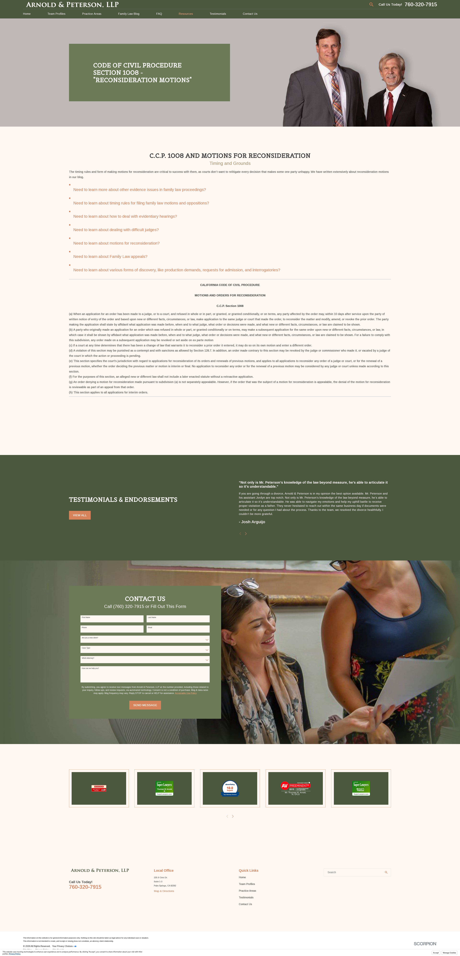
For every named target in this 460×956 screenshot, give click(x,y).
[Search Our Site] (386, 872)
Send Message (145, 705)
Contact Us (245, 904)
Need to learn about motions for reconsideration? (116, 243)
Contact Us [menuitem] (250, 13)
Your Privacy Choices (62, 946)
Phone (84, 627)
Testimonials (246, 897)
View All (80, 515)
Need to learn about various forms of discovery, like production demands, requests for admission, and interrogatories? (176, 270)
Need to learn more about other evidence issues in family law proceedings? (139, 189)
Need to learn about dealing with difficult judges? (116, 229)
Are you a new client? (90, 638)
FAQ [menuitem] (159, 13)
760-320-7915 (421, 4)
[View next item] (245, 533)
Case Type (86, 648)
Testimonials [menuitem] (218, 13)
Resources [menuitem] (186, 13)
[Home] (72, 4)
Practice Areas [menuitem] (91, 13)
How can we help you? (90, 668)
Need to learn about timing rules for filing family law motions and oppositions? (141, 203)
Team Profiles (247, 884)
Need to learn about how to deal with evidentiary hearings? (125, 216)
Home (242, 877)
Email (150, 627)
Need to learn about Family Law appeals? (110, 256)
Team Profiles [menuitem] (56, 13)
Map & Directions (164, 891)
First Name (86, 617)
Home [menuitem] (27, 13)
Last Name (152, 617)
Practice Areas (247, 890)
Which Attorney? (88, 658)
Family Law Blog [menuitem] (128, 13)
